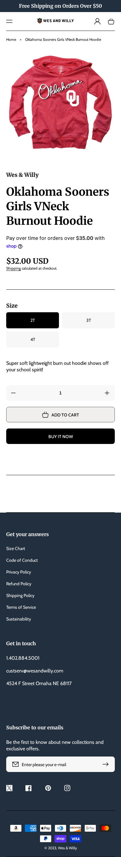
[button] (9, 21)
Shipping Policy (20, 595)
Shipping (13, 268)
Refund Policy (18, 583)
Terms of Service (21, 607)
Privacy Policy (18, 572)
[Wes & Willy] (61, 21)
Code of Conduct (22, 560)
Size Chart (15, 548)
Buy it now (60, 436)
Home (11, 39)
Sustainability (18, 619)
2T (32, 320)
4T (32, 339)
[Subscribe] (107, 764)
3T (88, 320)
